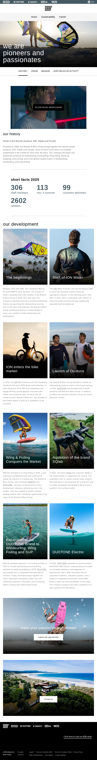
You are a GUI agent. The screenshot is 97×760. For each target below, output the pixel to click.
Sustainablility (48, 17)
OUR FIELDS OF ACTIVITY (66, 71)
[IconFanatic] (32, 2)
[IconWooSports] (54, 2)
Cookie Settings (60, 755)
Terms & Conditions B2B (63, 752)
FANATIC (32, 482)
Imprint (31, 752)
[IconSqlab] (44, 2)
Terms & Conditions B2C (44, 752)
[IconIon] (6, 2)
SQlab (68, 473)
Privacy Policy (78, 752)
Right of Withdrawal (36, 755)
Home (34, 17)
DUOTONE (61, 388)
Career (62, 17)
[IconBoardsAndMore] (48, 8)
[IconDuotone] (19, 2)
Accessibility (49, 755)
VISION (34, 71)
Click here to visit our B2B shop (78, 737)
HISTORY (23, 71)
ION (55, 289)
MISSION (45, 71)
